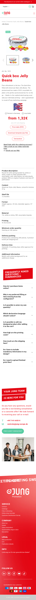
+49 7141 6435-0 (13, 420)
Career (4, 525)
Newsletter (5, 532)
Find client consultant (13, 431)
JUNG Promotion (15, 597)
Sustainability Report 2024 (10, 529)
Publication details (7, 544)
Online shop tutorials (8, 513)
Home (3, 21)
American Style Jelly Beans (15, 21)
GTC (3, 541)
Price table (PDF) (18, 127)
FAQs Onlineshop (7, 511)
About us (4, 523)
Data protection (7, 539)
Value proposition (7, 527)
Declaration (18, 139)
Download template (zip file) (18, 133)
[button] (30, 6)
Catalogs (4, 508)
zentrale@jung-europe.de (17, 424)
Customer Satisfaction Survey (11, 515)
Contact (4, 506)
